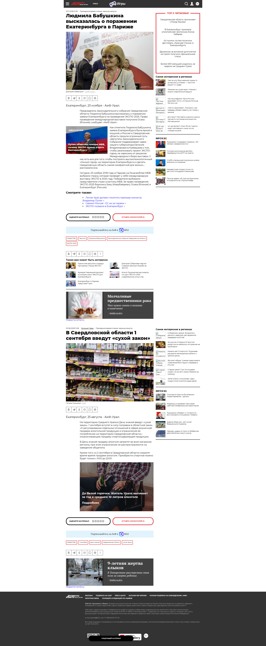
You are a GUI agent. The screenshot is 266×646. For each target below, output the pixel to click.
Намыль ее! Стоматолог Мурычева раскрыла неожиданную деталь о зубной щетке (182, 353)
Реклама (89, 595)
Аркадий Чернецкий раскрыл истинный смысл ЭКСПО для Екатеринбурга (90, 274)
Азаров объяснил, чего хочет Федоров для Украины (179, 423)
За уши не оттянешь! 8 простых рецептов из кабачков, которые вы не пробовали (184, 344)
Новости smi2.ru (75, 320)
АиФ (84, 403)
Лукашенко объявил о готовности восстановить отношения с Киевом (182, 414)
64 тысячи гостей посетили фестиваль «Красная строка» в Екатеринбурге (178, 43)
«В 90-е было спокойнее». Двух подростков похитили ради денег (182, 380)
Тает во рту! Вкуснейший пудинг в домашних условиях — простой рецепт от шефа (182, 82)
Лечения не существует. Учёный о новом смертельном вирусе (182, 90)
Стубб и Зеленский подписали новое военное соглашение (183, 161)
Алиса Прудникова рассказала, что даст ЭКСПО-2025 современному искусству (135, 274)
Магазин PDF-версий (137, 595)
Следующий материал (111, 638)
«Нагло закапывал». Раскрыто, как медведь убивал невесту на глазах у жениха (183, 110)
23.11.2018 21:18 (72, 11)
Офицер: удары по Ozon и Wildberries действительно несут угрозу (183, 432)
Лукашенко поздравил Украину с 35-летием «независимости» (183, 143)
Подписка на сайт (104, 595)
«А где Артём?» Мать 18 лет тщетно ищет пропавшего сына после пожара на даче (183, 128)
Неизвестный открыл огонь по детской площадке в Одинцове (180, 170)
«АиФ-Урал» (90, 92)
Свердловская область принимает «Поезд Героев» (178, 20)
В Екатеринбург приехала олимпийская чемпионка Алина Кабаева (178, 31)
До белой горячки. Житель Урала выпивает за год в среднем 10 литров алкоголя (115, 495)
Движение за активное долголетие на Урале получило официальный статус (178, 54)
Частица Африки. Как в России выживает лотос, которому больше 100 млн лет (183, 101)
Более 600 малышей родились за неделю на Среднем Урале (178, 65)
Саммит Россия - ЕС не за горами (105, 203)
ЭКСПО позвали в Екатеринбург (104, 206)
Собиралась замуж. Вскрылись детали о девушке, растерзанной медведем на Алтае (182, 335)
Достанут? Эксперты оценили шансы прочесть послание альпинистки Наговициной (184, 119)
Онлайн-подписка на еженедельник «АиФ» (168, 595)
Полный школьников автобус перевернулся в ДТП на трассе (180, 152)
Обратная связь (92, 598)
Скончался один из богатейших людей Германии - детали (180, 396)
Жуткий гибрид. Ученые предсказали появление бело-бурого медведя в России (184, 362)
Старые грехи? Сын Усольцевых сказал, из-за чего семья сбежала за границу (183, 372)
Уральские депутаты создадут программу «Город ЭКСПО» (91, 264)
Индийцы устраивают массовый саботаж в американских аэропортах (183, 405)
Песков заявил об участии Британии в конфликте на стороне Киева (183, 180)
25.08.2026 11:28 (72, 328)
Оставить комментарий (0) (133, 217)
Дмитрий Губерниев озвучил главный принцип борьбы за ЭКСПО (134, 265)
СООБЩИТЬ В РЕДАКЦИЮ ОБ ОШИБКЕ (117, 598)
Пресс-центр (120, 595)
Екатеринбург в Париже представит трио (88, 282)
